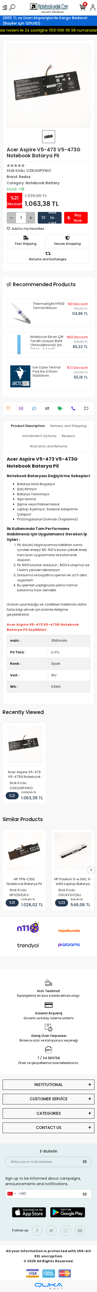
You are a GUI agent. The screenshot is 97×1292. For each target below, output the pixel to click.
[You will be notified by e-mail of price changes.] (61, 408)
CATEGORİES (48, 1113)
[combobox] (11, 1194)
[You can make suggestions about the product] (87, 408)
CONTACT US (48, 1127)
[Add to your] (48, 408)
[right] (91, 870)
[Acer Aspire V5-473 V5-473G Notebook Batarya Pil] (24, 746)
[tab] (28, 426)
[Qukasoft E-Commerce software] (48, 1286)
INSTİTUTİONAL (48, 1084)
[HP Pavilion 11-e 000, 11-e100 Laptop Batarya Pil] (73, 852)
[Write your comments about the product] (35, 408)
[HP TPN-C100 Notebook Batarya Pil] (24, 852)
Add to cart (52, 218)
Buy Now (78, 217)
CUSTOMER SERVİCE (49, 1099)
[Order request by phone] (74, 408)
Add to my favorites (27, 228)
